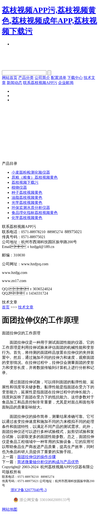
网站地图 (9, 509)
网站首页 (9, 78)
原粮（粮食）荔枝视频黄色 (35, 177)
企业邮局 (66, 83)
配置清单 (58, 78)
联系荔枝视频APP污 (40, 83)
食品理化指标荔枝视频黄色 (35, 213)
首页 (6, 307)
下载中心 (75, 78)
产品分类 (26, 78)
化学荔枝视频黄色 (27, 218)
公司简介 (42, 78)
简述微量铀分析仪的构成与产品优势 (48, 462)
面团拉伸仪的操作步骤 (36, 457)
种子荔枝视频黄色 (27, 192)
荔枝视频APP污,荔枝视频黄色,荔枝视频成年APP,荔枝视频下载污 (49, 20)
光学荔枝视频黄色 (27, 203)
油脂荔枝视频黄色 (27, 197)
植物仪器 (19, 187)
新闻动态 (14, 83)
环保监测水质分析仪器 (31, 208)
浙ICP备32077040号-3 (29, 490)
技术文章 (25, 307)
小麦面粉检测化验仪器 (31, 172)
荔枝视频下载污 (25, 182)
